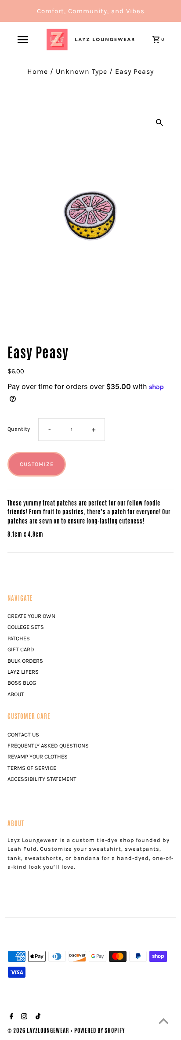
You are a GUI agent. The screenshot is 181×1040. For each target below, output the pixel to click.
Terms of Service (31, 768)
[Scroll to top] (163, 1022)
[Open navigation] (23, 40)
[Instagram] (23, 1017)
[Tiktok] (36, 1017)
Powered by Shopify (99, 1030)
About (15, 694)
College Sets (25, 627)
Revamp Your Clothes (37, 756)
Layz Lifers (23, 671)
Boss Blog (21, 682)
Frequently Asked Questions (48, 745)
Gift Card (20, 649)
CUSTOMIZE (37, 464)
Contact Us (23, 734)
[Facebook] (10, 1017)
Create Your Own (31, 616)
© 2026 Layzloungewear (38, 1030)
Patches (18, 638)
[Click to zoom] (159, 121)
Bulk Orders (25, 660)
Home (37, 71)
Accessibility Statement (41, 779)
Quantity (18, 429)
